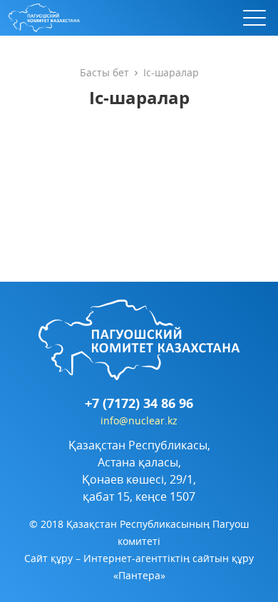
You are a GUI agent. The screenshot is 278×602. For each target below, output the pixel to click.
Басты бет (104, 72)
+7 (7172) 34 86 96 (139, 403)
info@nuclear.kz (139, 420)
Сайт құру (48, 558)
